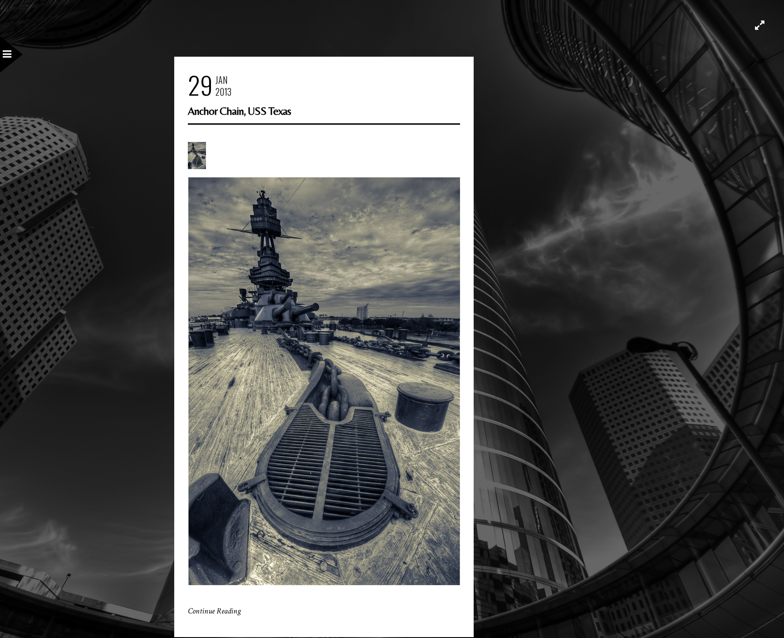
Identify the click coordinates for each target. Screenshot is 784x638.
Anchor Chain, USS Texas (239, 111)
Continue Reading (214, 611)
